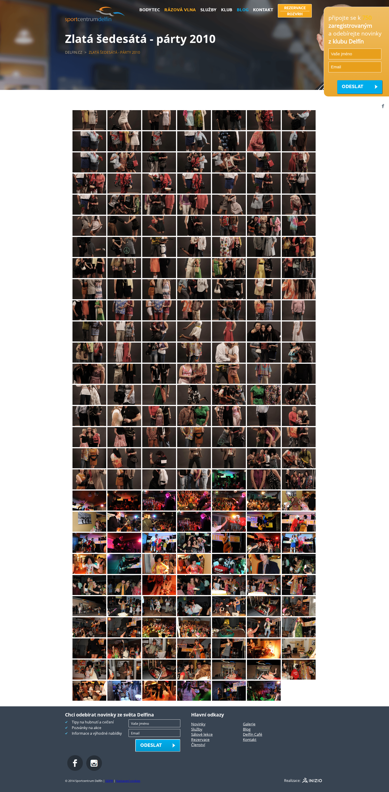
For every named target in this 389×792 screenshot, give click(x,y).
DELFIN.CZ (73, 52)
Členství (198, 744)
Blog (247, 729)
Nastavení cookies (128, 781)
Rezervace (200, 739)
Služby (196, 729)
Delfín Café (252, 734)
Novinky (198, 724)
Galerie (249, 724)
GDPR (109, 781)
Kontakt (249, 739)
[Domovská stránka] (95, 20)
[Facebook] (383, 106)
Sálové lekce (202, 734)
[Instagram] (94, 769)
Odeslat (352, 86)
